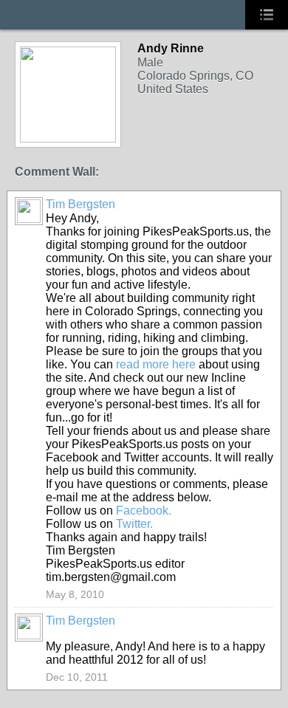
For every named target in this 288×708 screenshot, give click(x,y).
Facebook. (143, 510)
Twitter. (134, 524)
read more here (156, 364)
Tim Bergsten (80, 204)
